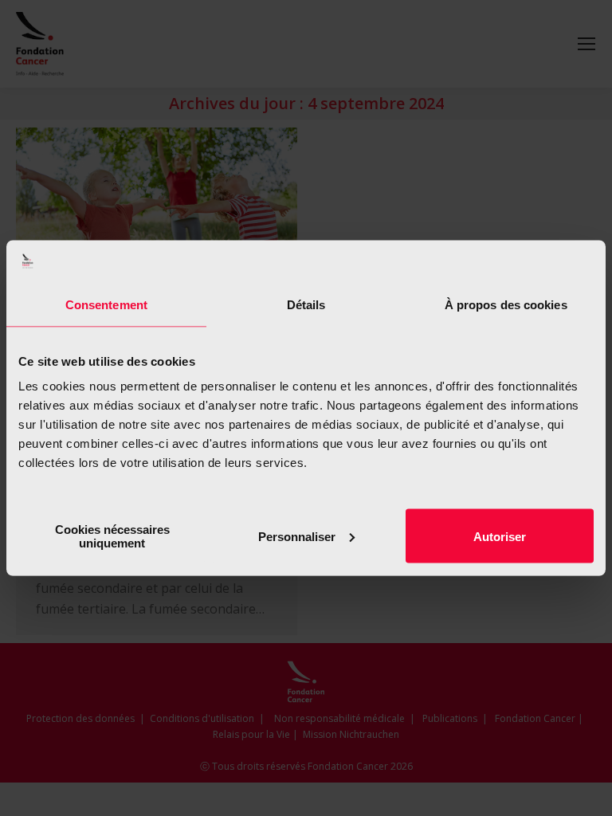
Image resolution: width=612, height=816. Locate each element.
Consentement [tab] (106, 304)
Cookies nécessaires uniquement (112, 536)
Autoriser (499, 536)
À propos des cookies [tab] (506, 304)
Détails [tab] (306, 304)
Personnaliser (296, 536)
